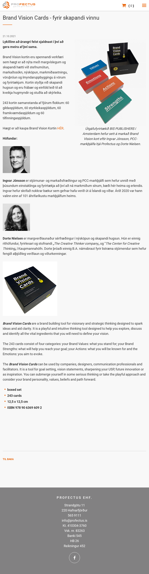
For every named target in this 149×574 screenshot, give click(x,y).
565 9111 (74, 515)
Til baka (8, 459)
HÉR (60, 128)
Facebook (74, 557)
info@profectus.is (74, 520)
